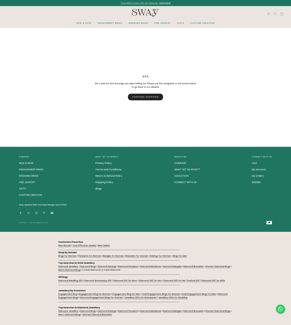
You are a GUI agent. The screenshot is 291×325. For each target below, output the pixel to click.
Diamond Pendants (128, 266)
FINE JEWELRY (162, 23)
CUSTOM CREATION (202, 23)
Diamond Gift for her (175, 280)
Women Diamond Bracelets (97, 314)
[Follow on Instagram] (36, 212)
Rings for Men (180, 255)
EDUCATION (181, 176)
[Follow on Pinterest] (44, 212)
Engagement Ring (67, 294)
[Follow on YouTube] (52, 212)
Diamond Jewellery (68, 266)
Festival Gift (193, 280)
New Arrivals (64, 245)
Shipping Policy (104, 182)
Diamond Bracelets (193, 266)
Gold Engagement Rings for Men (199, 294)
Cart (254, 163)
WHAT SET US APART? (187, 169)
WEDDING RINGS (138, 23)
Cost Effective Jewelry (84, 245)
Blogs (98, 188)
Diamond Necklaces (150, 266)
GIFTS (180, 23)
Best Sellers (104, 245)
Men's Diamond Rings (69, 269)
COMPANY (180, 163)
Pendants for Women (89, 255)
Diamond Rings (88, 266)
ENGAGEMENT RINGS (110, 23)
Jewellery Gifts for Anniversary (141, 297)
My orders (258, 176)
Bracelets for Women (137, 255)
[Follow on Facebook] (20, 212)
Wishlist (256, 182)
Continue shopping (145, 96)
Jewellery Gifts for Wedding (172, 297)
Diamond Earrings (107, 266)
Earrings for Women (160, 255)
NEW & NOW (84, 23)
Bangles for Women (113, 255)
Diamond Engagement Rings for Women (101, 297)
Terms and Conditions (108, 169)
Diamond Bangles (172, 266)
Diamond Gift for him (150, 280)
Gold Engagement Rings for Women (161, 294)
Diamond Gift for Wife (213, 280)
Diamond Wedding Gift (70, 280)
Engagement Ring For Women (95, 294)
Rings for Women (67, 255)
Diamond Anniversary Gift (98, 280)
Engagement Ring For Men (126, 294)
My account (259, 169)
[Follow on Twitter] (28, 212)
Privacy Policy (103, 163)
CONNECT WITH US (185, 182)
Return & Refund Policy (108, 176)
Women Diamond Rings (217, 266)
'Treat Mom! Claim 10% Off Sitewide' (139, 3)
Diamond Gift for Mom (125, 280)
